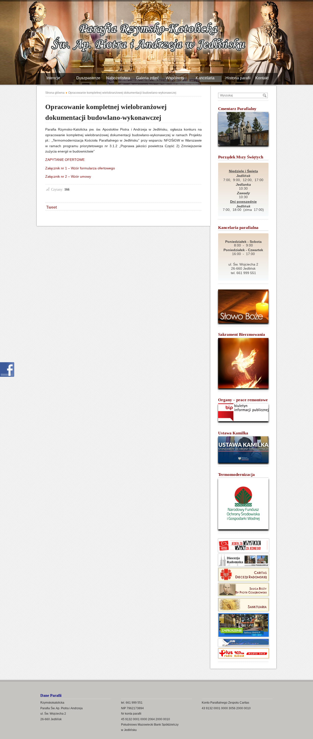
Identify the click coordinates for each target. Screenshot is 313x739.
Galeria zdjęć (149, 78)
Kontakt (263, 78)
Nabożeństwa (120, 78)
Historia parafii (240, 78)
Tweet (51, 207)
